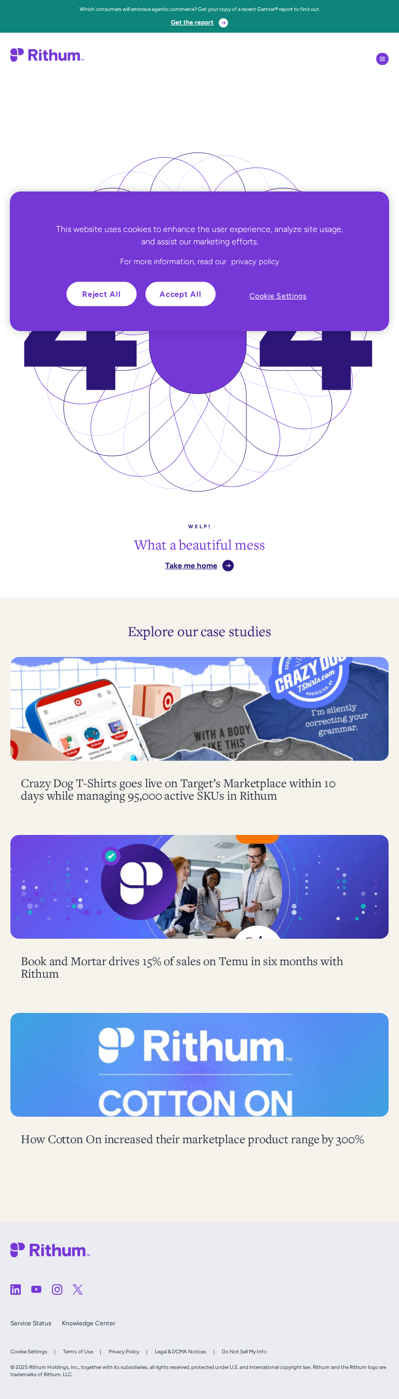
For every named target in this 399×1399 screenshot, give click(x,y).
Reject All (101, 294)
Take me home (191, 565)
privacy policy (255, 261)
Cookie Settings (28, 1351)
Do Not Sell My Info (244, 1351)
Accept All (180, 294)
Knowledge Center (88, 1323)
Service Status (30, 1323)
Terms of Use (78, 1351)
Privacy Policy (124, 1351)
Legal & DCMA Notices (180, 1351)
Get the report (192, 22)
